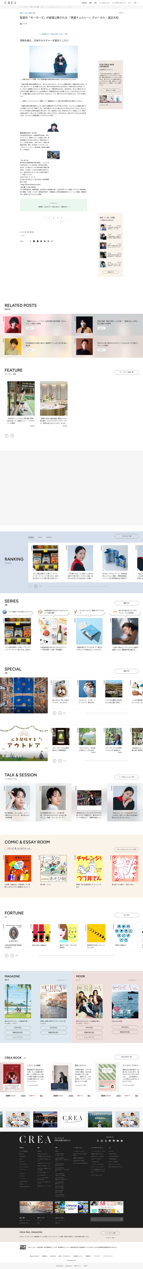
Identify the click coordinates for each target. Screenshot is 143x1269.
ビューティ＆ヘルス (24, 1166)
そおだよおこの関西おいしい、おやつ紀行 (44, 1169)
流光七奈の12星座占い (114, 1156)
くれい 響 (25, 23)
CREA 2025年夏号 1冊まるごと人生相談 (60, 1174)
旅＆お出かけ (23, 1156)
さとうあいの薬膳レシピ (42, 1172)
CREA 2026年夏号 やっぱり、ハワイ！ (59, 1154)
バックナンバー (61, 980)
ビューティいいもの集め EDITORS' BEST (42, 1178)
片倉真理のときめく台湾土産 (43, 1156)
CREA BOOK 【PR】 (24, 1223)
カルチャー (23, 235)
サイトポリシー (97, 1256)
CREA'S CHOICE (23, 1181)
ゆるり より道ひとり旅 (96, 1175)
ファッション (23, 1169)
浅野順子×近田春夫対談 (78, 1158)
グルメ (21, 1159)
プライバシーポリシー (108, 1256)
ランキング (22, 1173)
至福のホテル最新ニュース (43, 1165)
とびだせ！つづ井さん (96, 1159)
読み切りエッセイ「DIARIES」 (98, 1156)
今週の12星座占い (113, 1159)
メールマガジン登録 (110, 1233)
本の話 (85, 1266)
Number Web (69, 1266)
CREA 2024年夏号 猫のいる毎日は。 (59, 1191)
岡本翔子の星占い (113, 1154)
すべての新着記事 (23, 1151)
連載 (90, 3)
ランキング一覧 (126, 536)
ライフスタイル (23, 1164)
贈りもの (22, 1154)
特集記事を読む (18, 1032)
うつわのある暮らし (41, 1175)
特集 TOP (126, 671)
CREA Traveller (59, 1266)
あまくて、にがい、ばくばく (97, 1166)
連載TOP (39, 1151)
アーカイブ (22, 1176)
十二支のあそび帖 (95, 1161)
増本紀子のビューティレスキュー (44, 1187)
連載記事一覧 (111, 272)
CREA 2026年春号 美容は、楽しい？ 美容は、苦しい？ (62, 1160)
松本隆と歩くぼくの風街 (78, 1160)
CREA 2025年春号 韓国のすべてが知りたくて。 (61, 1178)
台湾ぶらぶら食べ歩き (42, 1154)
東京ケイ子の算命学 (113, 1161)
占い (129, 3)
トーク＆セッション (104, 3)
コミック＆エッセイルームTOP (126, 849)
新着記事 (84, 3)
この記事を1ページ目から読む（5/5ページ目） (54, 34)
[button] (7, 436)
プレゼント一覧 (104, 105)
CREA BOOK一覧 (126, 1057)
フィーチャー (23, 1178)
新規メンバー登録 (110, 90)
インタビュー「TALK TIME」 (97, 1164)
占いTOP (126, 915)
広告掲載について (77, 1256)
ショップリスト (18, 1037)
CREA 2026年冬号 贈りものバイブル (59, 1164)
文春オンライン (77, 1266)
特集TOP (57, 1151)
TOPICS (21, 1184)
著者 (38, 1223)
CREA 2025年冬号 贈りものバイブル (59, 1183)
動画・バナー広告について (65, 1256)
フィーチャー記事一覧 (126, 372)
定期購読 (88, 1256)
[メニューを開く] (135, 2)
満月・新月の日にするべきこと (116, 1166)
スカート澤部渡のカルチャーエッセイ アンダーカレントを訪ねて (98, 1171)
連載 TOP (126, 603)
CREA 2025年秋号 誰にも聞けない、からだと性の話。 (62, 1169)
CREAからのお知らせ (24, 1186)
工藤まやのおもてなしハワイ (43, 1163)
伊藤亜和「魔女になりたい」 (97, 1154)
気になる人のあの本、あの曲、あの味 (80, 1154)
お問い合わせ (53, 1256)
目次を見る (18, 1028)
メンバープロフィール (60, 1220)
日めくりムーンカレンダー (115, 1164)
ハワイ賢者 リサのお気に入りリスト (44, 1160)
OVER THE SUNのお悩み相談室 (80, 1163)
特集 (95, 3)
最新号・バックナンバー (25, 1220)
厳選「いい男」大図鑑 (27, 13)
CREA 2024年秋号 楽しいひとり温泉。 (59, 1187)
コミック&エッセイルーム (119, 3)
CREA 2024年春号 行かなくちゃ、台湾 (59, 1195)
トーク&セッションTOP (78, 1151)
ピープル (39, 1220)
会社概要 (44, 1256)
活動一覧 (57, 1223)
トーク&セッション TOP (126, 777)
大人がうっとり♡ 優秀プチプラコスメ (44, 1182)
